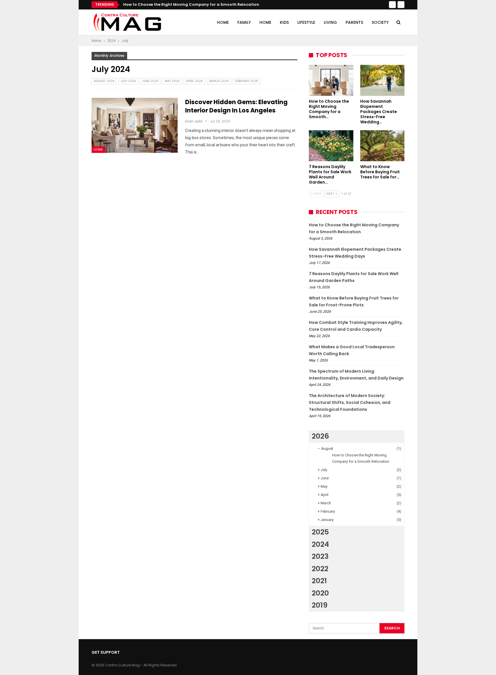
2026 (320, 436)
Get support (106, 652)
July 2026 (128, 81)
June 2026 (150, 81)
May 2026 (172, 81)
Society (380, 22)
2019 (320, 605)
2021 (319, 581)
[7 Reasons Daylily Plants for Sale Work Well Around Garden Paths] (331, 145)
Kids (284, 22)
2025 (320, 532)
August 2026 (104, 81)
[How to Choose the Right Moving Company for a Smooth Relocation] (331, 80)
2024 (320, 544)
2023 (320, 556)
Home (223, 22)
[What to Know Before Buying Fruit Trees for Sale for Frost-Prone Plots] (382, 145)
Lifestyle (306, 22)
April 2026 (194, 81)
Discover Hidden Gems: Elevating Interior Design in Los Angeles (236, 106)
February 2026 (246, 81)
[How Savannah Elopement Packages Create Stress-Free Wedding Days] (382, 80)
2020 (320, 593)
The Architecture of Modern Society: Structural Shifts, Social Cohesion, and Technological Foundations (349, 402)
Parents (354, 22)
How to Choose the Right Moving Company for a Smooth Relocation (191, 4)
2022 (320, 569)
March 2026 (219, 81)
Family (244, 22)
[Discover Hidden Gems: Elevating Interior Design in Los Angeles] (135, 125)
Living (330, 22)
